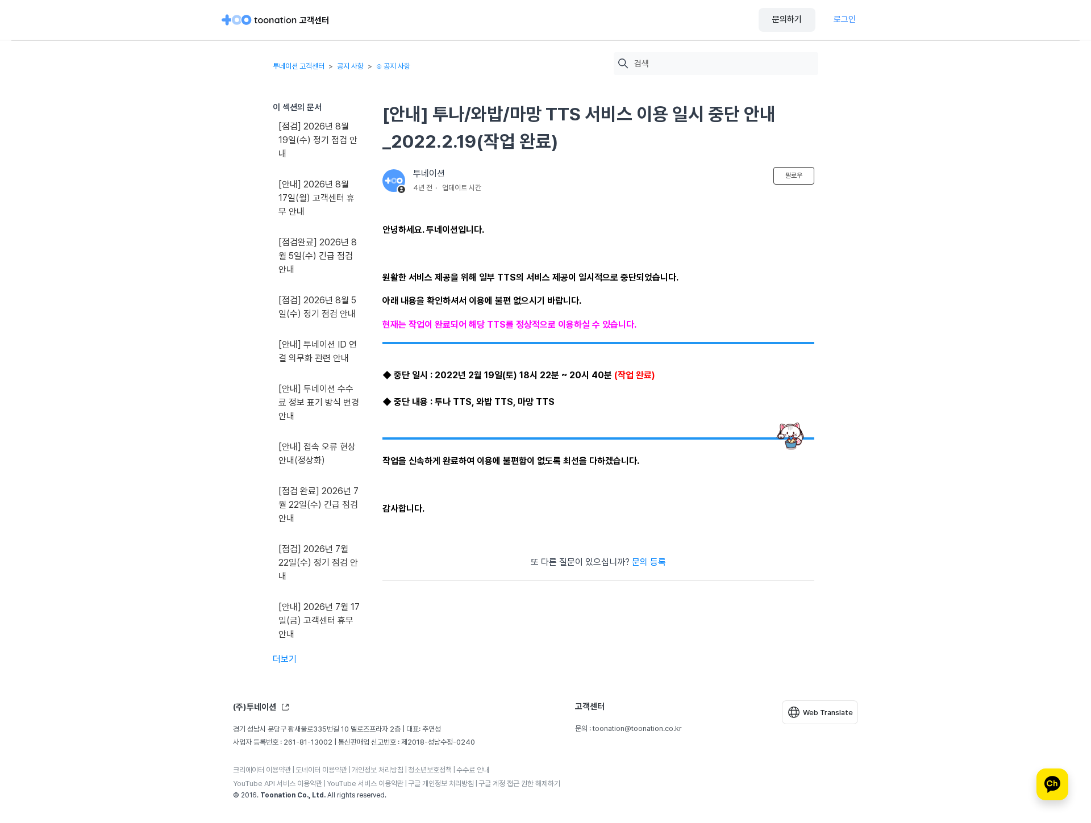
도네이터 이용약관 (321, 770)
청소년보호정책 (430, 770)
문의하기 (787, 19)
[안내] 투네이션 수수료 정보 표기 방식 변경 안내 (318, 402)
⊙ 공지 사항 (393, 66)
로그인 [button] (845, 19)
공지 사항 (350, 66)
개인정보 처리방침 (377, 770)
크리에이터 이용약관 (262, 770)
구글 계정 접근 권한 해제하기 (519, 783)
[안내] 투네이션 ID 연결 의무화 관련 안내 (317, 351)
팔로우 (793, 175)
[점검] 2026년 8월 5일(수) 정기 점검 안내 (317, 307)
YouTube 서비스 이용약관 (365, 783)
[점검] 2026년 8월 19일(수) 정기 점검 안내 (317, 140)
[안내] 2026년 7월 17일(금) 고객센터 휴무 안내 (319, 620)
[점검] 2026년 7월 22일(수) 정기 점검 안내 (318, 563)
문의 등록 (649, 562)
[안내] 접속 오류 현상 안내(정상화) (317, 453)
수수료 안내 (472, 770)
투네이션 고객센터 (298, 66)
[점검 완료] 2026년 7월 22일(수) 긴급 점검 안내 (318, 505)
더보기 (285, 659)
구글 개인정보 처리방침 (441, 783)
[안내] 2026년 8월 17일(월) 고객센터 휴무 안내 (316, 198)
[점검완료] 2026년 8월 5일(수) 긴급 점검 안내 (317, 256)
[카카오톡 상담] (1052, 784)
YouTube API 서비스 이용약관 (277, 783)
